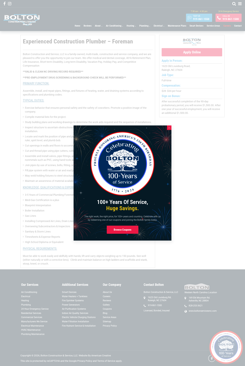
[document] (122, 183)
